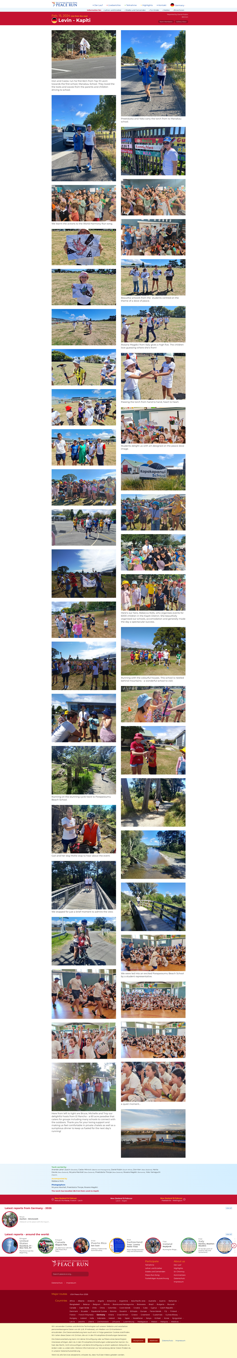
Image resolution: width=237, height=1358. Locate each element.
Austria (162, 1301)
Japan (127, 1318)
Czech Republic (167, 1308)
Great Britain (123, 1315)
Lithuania (116, 1322)
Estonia (113, 1311)
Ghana (111, 1315)
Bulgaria (161, 1304)
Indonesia (101, 1318)
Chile (94, 1308)
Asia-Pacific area (138, 1301)
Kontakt (162, 5)
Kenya (149, 1318)
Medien (166, 10)
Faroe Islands (156, 1311)
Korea (167, 1318)
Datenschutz (167, 1340)
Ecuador (85, 1311)
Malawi (154, 1322)
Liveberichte (114, 5)
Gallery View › (181, 22)
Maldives (175, 1322)
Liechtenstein (103, 1322)
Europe (143, 1311)
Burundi (171, 1304)
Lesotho (81, 1322)
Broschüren (179, 10)
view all (229, 1208)
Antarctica (112, 1301)
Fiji (166, 1311)
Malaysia (164, 1322)
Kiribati (158, 1318)
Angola (101, 1301)
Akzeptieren (138, 1340)
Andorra (91, 1301)
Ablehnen (154, 1340)
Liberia (91, 1322)
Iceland (83, 1318)
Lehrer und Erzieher (112, 10)
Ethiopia (134, 1311)
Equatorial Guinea (99, 1311)
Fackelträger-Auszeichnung (157, 1278)
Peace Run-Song (152, 1275)
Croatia (137, 1308)
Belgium (97, 1304)
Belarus (86, 1304)
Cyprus (154, 1308)
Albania (81, 1301)
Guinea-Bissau (172, 1315)
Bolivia (107, 1304)
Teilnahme (131, 5)
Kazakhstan (138, 1318)
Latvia (72, 1322)
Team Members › (166, 22)
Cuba (145, 1308)
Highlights (147, 5)
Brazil (151, 1304)
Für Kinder (154, 10)
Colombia (112, 1308)
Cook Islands (125, 1308)
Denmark (74, 1311)
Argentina (123, 1301)
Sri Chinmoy (179, 1271)
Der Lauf (98, 5)
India (92, 1318)
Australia (152, 1301)
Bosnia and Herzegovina (123, 1304)
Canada (73, 1308)
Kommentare (179, 1275)
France (73, 1315)
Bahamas (173, 1301)
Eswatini (123, 1311)
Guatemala (158, 1315)
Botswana (141, 1304)
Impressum (180, 1340)
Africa (72, 1301)
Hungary (74, 1318)
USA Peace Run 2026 (79, 1294)
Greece (134, 1315)
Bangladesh (75, 1304)
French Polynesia (86, 1315)
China (102, 1308)
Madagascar (143, 1322)
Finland (173, 1311)
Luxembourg (129, 1322)
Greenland (145, 1315)
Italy (120, 1318)
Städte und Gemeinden (136, 10)
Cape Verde (84, 1308)
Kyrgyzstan (177, 1318)
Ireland (112, 1318)
